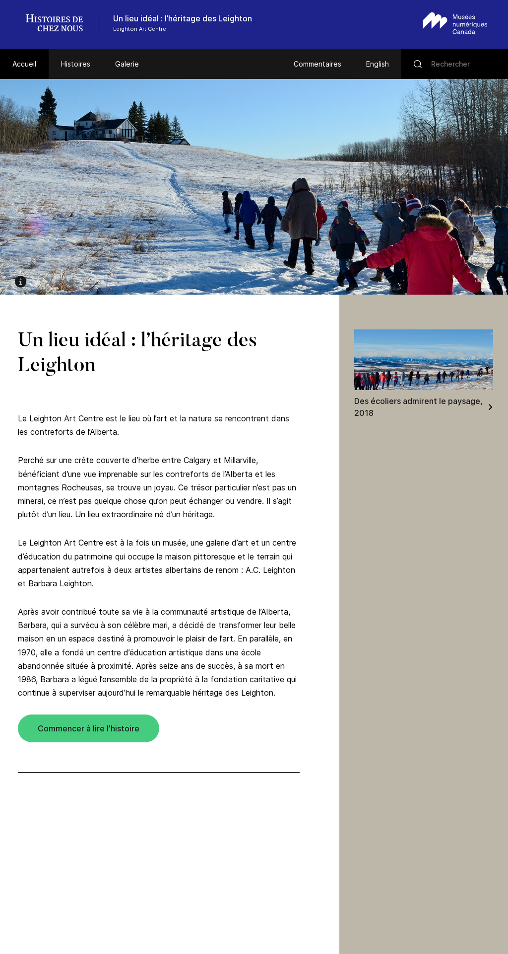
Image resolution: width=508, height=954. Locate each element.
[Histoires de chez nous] (59, 24)
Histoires (75, 64)
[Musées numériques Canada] (455, 23)
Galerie (127, 64)
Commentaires (317, 64)
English (377, 64)
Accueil (24, 64)
